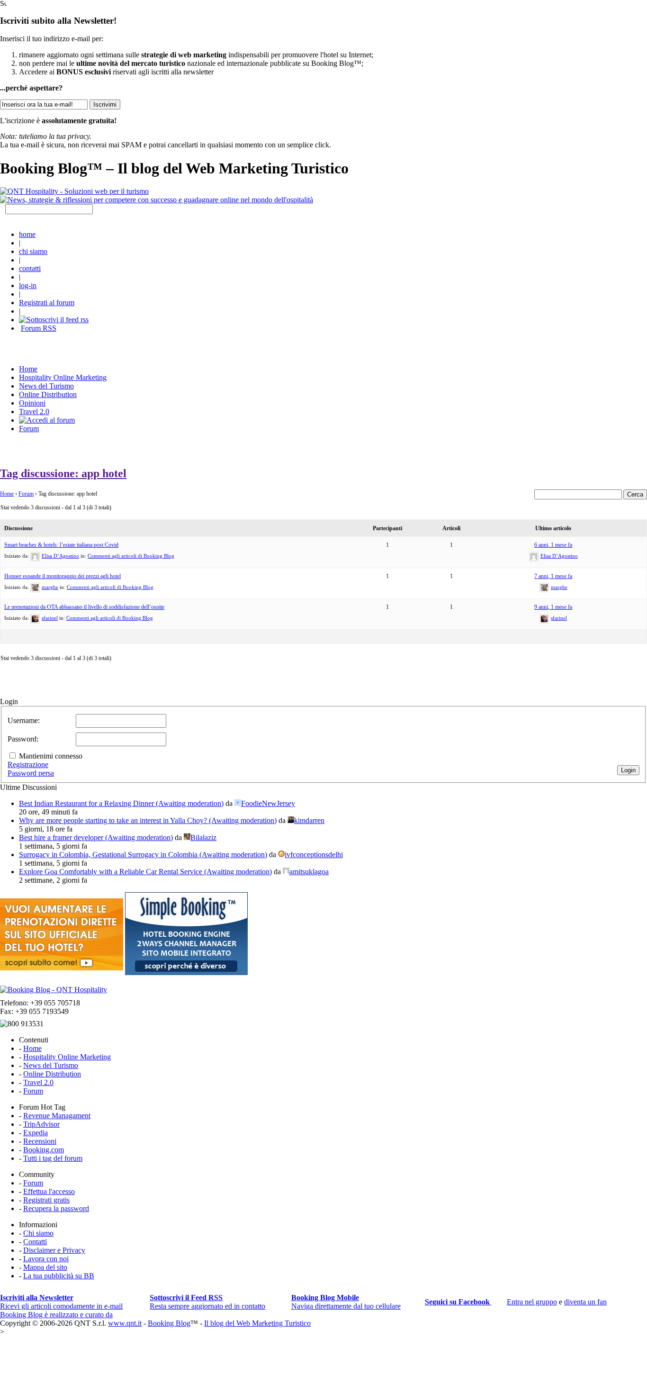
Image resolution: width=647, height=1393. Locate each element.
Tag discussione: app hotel (63, 473)
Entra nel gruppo (532, 1302)
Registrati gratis (46, 1200)
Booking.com (43, 1150)
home (27, 234)
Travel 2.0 (34, 411)
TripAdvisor (41, 1124)
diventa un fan (585, 1302)
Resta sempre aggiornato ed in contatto (207, 1302)
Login (628, 770)
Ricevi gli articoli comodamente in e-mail (61, 1302)
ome (28, 369)
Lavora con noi (46, 1259)
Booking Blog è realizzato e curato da (56, 1315)
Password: (23, 739)
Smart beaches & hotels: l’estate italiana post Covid (61, 545)
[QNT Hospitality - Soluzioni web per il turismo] (74, 191)
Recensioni (39, 1141)
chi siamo (33, 251)
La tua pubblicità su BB (58, 1276)
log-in (27, 285)
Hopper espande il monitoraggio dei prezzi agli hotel (62, 576)
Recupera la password (56, 1208)
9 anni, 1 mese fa (553, 607)
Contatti (35, 1242)
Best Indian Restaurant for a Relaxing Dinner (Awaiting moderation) (121, 803)
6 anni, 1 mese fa (553, 545)
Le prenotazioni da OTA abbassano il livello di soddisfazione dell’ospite (84, 607)
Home (7, 493)
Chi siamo (38, 1233)
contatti (30, 268)
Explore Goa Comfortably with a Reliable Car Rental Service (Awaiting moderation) (145, 872)
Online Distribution (48, 394)
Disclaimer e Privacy (54, 1250)
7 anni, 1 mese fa (553, 576)
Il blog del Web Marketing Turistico (257, 1323)
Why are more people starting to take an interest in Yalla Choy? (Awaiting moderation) (148, 820)
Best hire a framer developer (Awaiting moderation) (96, 837)
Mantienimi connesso (50, 756)
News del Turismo (46, 386)
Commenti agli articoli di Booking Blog (131, 556)
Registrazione (28, 764)
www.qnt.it (125, 1323)
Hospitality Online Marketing (63, 377)
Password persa (31, 773)
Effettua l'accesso (49, 1191)
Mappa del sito (45, 1267)
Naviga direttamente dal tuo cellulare (346, 1302)
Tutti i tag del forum (52, 1158)
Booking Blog (169, 1323)
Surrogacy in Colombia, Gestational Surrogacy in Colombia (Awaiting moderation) (143, 854)
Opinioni (32, 403)
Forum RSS (38, 328)
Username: (24, 720)
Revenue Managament (56, 1116)
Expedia (35, 1133)
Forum (29, 429)
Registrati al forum (46, 302)
